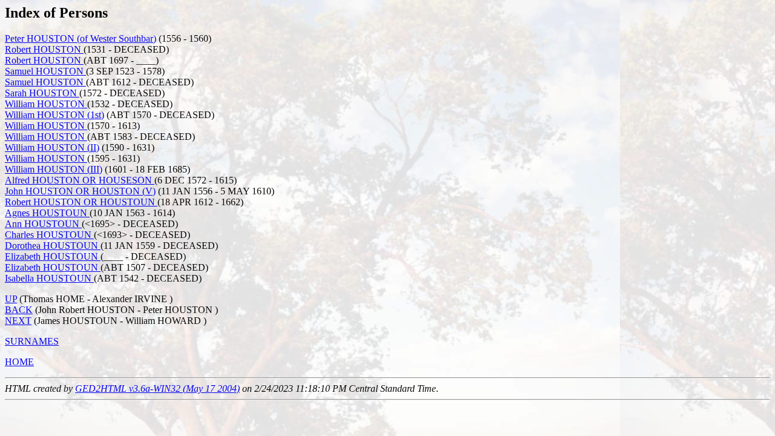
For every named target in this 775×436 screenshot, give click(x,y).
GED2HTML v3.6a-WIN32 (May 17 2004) (157, 388)
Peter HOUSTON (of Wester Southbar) (80, 38)
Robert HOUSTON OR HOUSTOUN (81, 202)
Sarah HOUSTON (42, 93)
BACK (19, 310)
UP (11, 299)
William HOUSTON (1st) (54, 115)
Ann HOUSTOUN (43, 224)
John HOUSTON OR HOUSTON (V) (80, 191)
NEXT (18, 320)
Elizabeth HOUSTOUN (53, 256)
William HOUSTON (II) (52, 147)
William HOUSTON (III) (53, 169)
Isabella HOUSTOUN (49, 278)
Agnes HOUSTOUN (47, 213)
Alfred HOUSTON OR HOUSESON (79, 180)
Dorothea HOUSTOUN (53, 245)
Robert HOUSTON (44, 49)
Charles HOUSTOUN (49, 235)
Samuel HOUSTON (45, 71)
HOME (19, 362)
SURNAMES (32, 341)
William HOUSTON (46, 104)
